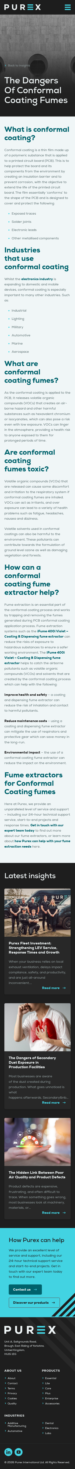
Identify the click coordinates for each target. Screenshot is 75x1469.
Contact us (22, 1289)
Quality (12, 1403)
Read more (51, 988)
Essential (50, 1378)
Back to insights (19, 65)
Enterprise (51, 1398)
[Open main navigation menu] (68, 7)
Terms (11, 1388)
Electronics (51, 1428)
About (11, 1378)
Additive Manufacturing (17, 1425)
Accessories (52, 1403)
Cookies (12, 1398)
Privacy (12, 1393)
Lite (47, 1383)
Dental (49, 1423)
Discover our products (31, 1302)
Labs (48, 1433)
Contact (13, 1383)
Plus (47, 1393)
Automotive (15, 1431)
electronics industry (37, 279)
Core (48, 1388)
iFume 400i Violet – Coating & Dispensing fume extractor (34, 657)
